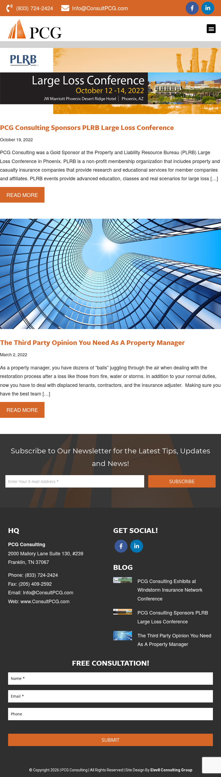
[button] (211, 28)
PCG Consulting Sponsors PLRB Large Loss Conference (87, 127)
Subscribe (182, 481)
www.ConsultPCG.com (45, 601)
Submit (110, 740)
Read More (22, 194)
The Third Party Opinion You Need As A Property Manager (92, 342)
